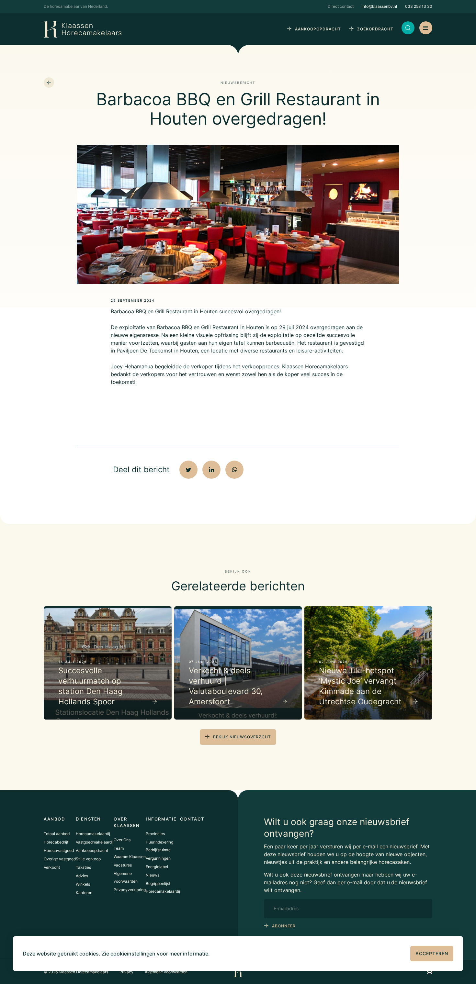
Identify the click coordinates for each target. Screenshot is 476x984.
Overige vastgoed (60, 858)
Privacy (126, 971)
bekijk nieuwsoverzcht (242, 736)
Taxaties (83, 867)
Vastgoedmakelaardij (95, 842)
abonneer (284, 925)
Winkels (83, 884)
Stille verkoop (88, 858)
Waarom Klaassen (130, 856)
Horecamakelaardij (93, 833)
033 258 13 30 (418, 6)
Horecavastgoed (59, 850)
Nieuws (152, 875)
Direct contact (341, 6)
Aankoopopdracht (92, 850)
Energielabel (157, 866)
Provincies (155, 833)
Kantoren (84, 892)
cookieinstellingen (133, 953)
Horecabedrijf (56, 842)
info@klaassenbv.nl (379, 6)
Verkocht (52, 867)
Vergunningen (158, 858)
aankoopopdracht (318, 29)
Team (119, 848)
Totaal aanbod (57, 833)
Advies (82, 875)
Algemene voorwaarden (166, 971)
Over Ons (122, 839)
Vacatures (123, 865)
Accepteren (431, 953)
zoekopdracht (375, 29)
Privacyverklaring (130, 889)
